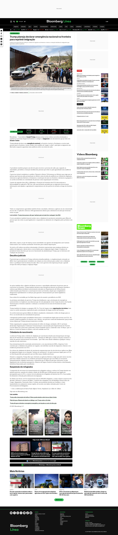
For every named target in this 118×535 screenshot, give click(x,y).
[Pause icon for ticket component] (11, 30)
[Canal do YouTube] (17, 513)
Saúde (61, 523)
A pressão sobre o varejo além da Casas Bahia (86, 130)
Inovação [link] (102, 26)
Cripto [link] (71, 26)
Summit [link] (35, 26)
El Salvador (37, 528)
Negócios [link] (16, 26)
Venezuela (37, 519)
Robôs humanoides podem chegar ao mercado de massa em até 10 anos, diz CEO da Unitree (95, 493)
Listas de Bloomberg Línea (65, 516)
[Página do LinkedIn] (24, 513)
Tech (61, 517)
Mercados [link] (23, 26)
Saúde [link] (60, 26)
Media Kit (87, 517)
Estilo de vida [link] (53, 26)
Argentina (37, 517)
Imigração (92, 264)
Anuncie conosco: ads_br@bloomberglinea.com (94, 526)
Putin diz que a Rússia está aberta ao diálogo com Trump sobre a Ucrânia (30, 400)
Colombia (37, 518)
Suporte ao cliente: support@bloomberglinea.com (95, 524)
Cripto (61, 524)
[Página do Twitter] (14, 513)
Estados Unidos (100, 261)
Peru (36, 522)
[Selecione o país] (24, 22)
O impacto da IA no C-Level (82, 116)
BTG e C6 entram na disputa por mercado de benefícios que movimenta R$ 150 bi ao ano (71, 493)
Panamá (36, 524)
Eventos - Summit (88, 522)
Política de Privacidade (89, 516)
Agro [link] (30, 26)
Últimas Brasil (84, 261)
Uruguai (36, 525)
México (36, 516)
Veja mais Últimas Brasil (41, 440)
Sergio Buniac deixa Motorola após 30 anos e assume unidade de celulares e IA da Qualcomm (40, 454)
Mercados (62, 515)
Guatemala (37, 529)
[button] (1, 31)
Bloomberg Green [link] (44, 26)
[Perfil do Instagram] (21, 513)
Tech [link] (66, 26)
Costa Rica (37, 526)
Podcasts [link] (95, 26)
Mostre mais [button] (59, 499)
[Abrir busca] (14, 22)
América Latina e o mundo (40, 513)
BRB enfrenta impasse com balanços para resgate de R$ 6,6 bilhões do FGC (20, 454)
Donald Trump (92, 261)
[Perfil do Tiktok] (27, 513)
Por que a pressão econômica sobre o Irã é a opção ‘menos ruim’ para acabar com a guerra (61, 454)
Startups (62, 518)
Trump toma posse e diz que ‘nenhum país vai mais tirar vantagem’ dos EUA (39, 215)
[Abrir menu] (11, 22)
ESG (61, 519)
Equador (37, 523)
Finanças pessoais (64, 521)
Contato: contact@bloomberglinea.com (93, 523)
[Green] (92, 227)
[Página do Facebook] (11, 513)
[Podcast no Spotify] (31, 513)
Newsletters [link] (78, 26)
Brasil (36, 515)
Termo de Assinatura (89, 515)
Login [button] (107, 21)
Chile (36, 521)
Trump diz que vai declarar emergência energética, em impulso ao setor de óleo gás (33, 403)
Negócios (62, 513)
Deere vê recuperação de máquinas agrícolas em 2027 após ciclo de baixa (46, 492)
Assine (86, 513)
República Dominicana (39, 530)
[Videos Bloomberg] (92, 154)
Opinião (61, 522)
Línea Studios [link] (87, 26)
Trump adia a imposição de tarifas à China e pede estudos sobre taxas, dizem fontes (33, 397)
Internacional (15, 33)
